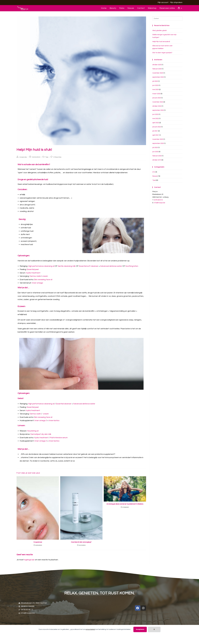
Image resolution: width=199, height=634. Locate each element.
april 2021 (155, 135)
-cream (45, 276)
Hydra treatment (33, 273)
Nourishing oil (32, 431)
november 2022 (157, 102)
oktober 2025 (156, 64)
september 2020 (158, 143)
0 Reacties (57, 157)
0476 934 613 (158, 200)
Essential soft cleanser (88, 266)
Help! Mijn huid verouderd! (161, 41)
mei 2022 (155, 118)
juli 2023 (155, 81)
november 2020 (157, 139)
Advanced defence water (84, 404)
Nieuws (154, 176)
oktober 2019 (156, 160)
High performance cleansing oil (41, 266)
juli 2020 (155, 147)
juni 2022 (155, 114)
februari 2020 (156, 156)
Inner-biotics (54, 420)
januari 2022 (156, 127)
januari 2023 (156, 98)
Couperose (37, 542)
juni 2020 (155, 151)
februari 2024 (156, 69)
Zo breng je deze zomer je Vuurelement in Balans (125, 504)
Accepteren (140, 629)
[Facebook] (137, 608)
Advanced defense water (111, 266)
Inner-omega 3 (40, 420)
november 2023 (157, 73)
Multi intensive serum (59, 438)
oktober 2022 (156, 106)
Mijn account (163, 2)
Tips (46, 157)
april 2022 (155, 122)
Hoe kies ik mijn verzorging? (81, 542)
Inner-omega (37, 283)
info (153, 172)
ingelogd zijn (29, 560)
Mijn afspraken (176, 2)
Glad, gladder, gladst (159, 30)
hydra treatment (33, 410)
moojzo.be (23, 157)
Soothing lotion (131, 266)
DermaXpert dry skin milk (40, 434)
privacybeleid (90, 629)
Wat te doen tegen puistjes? (162, 52)
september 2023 (158, 77)
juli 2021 (155, 131)
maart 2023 (156, 93)
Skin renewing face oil (43, 280)
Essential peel (33, 269)
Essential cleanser (63, 404)
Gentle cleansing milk (66, 266)
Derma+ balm (35, 276)
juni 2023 (155, 85)
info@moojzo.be (159, 202)
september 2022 (158, 110)
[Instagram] (143, 608)
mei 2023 (155, 89)
